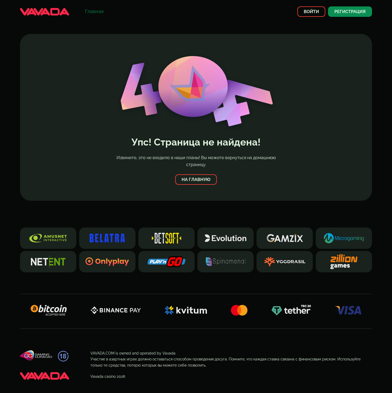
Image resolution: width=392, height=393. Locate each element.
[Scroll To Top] (375, 379)
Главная (94, 11)
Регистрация (350, 11)
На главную (196, 179)
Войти (311, 11)
